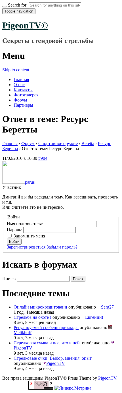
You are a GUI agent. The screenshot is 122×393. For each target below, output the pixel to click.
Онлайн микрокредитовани (40, 307)
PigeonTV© (25, 25)
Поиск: (9, 278)
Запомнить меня (29, 235)
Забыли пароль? (62, 247)
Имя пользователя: (25, 223)
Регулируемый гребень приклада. (46, 327)
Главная (21, 79)
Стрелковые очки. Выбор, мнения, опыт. (53, 358)
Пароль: (15, 229)
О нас (19, 84)
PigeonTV (107, 378)
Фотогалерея (26, 94)
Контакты (23, 89)
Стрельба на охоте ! (32, 317)
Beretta (87, 143)
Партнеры (23, 105)
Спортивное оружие (58, 143)
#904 (42, 158)
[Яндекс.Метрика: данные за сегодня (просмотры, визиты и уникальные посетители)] (72, 388)
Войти (14, 241)
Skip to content (15, 69)
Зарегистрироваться (26, 247)
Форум (20, 100)
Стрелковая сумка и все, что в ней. (47, 342)
